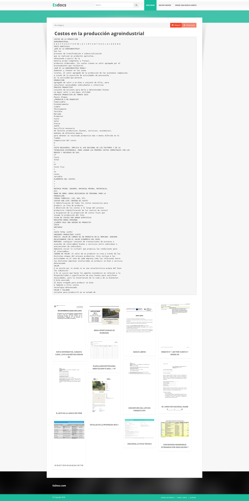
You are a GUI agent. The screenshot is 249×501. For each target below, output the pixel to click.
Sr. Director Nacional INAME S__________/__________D (174, 408)
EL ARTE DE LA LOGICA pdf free (69, 413)
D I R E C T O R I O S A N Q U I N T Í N (69, 465)
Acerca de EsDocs (167, 498)
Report (177, 25)
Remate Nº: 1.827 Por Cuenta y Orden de (174, 353)
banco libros (139, 352)
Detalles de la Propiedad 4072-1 (104, 425)
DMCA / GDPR (182, 498)
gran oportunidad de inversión (104, 331)
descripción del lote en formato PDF (139, 409)
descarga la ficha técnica (139, 444)
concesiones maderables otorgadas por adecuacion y (174, 445)
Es (59, 5)
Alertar (193, 498)
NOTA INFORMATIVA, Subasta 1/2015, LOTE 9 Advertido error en (69, 354)
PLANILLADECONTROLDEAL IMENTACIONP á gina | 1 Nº (104, 367)
